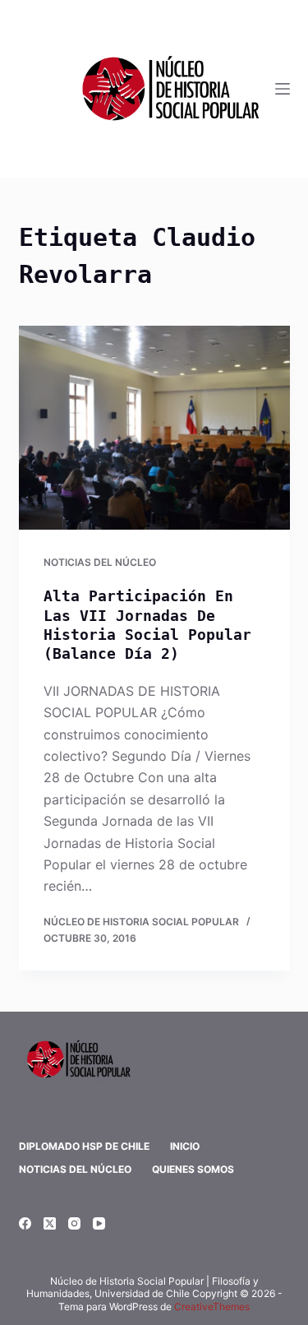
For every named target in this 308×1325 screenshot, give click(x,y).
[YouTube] (99, 1223)
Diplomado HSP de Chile (84, 1146)
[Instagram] (74, 1223)
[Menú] (282, 88)
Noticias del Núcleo (100, 562)
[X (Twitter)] (50, 1223)
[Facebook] (25, 1223)
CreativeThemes (212, 1306)
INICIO (185, 1146)
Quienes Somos (193, 1169)
